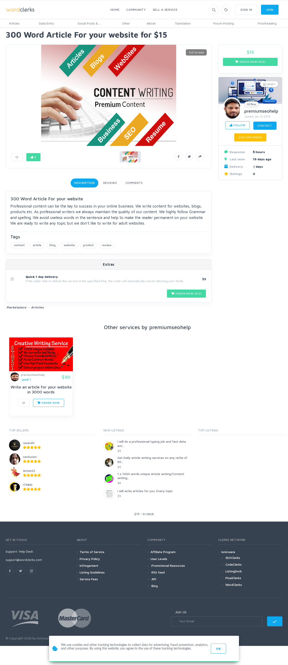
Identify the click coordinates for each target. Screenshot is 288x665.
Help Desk (26, 551)
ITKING (27, 484)
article (37, 245)
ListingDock (233, 571)
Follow (239, 125)
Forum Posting (223, 23)
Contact (265, 125)
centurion (30, 457)
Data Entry (46, 23)
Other (126, 23)
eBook (151, 23)
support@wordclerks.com (24, 560)
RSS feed (158, 572)
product (88, 245)
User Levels (159, 559)
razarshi (28, 443)
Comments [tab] (134, 183)
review (107, 245)
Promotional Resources (168, 565)
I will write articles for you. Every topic (145, 491)
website (69, 245)
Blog (154, 586)
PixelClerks (233, 578)
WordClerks (233, 585)
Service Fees (89, 579)
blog (53, 245)
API (153, 579)
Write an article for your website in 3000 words (41, 389)
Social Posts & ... (89, 23)
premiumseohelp (261, 111)
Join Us (181, 612)
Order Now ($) (188, 293)
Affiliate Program (163, 552)
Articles (14, 23)
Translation (183, 23)
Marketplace (17, 307)
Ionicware (228, 552)
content (19, 245)
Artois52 (29, 471)
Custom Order (250, 137)
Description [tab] (84, 183)
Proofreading (267, 23)
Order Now (50, 402)
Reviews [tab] (110, 183)
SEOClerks (232, 558)
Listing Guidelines (92, 572)
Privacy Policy (90, 559)
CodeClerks (233, 564)
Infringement (89, 565)
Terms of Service (92, 552)
